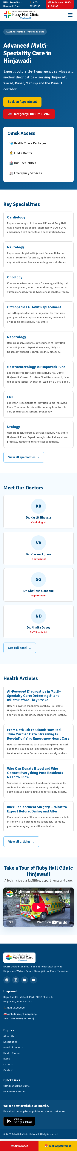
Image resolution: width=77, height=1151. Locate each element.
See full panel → (19, 648)
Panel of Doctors (13, 1047)
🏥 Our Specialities (22, 163)
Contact (8, 1070)
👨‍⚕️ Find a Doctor (20, 153)
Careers (8, 1064)
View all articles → (21, 842)
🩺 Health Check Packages (27, 143)
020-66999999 (16, 1007)
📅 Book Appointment (57, 1146)
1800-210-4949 (12, 1018)
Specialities (10, 1041)
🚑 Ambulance (19, 1146)
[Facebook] (6, 980)
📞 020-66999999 (35, 4)
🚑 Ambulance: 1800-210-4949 (59, 4)
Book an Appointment (22, 102)
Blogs (6, 1058)
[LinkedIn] (24, 980)
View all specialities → (23, 457)
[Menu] (70, 15)
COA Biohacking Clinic (16, 1086)
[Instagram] (15, 980)
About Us (8, 1036)
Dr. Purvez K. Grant (14, 1091)
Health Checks (11, 1053)
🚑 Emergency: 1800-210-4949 (29, 114)
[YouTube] (33, 980)
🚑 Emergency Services (25, 173)
